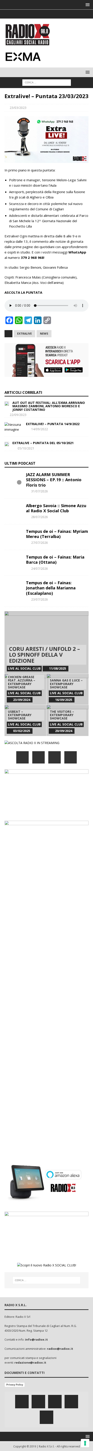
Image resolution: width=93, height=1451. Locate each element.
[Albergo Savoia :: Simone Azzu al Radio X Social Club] (14, 510)
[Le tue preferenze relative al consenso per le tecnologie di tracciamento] (85, 1443)
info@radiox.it (36, 1339)
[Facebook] (29, 14)
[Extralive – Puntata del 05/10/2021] (7, 443)
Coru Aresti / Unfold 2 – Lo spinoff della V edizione (44, 654)
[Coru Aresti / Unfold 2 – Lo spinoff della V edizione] (46, 642)
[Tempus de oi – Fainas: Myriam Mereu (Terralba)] (14, 535)
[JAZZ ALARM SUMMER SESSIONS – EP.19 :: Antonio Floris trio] (14, 478)
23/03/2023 (18, 107)
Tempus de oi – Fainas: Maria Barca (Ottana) (55, 559)
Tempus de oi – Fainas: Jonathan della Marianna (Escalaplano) (51, 588)
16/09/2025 (63, 700)
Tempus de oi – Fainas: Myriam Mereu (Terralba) (57, 534)
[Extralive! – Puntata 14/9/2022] (14, 427)
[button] (87, 4)
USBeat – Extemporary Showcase (19, 715)
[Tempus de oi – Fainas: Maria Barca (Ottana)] (14, 561)
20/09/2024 (63, 731)
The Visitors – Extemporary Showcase (62, 715)
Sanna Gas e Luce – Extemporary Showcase (66, 683)
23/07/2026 (39, 599)
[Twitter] (38, 14)
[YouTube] (70, 757)
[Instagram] (47, 14)
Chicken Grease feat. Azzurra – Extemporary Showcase (21, 682)
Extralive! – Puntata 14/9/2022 (52, 424)
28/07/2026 (39, 517)
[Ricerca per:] (46, 82)
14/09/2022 (39, 429)
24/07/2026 (39, 568)
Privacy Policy (14, 1384)
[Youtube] (55, 14)
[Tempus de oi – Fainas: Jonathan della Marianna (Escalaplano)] (14, 587)
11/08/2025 (57, 668)
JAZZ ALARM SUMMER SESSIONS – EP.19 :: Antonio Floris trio (53, 480)
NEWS (44, 333)
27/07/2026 (39, 542)
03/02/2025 (21, 731)
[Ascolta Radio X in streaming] (32, 743)
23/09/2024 (21, 700)
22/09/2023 (18, 415)
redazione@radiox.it (30, 1362)
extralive (24, 333)
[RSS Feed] (64, 14)
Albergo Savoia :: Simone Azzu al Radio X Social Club (56, 508)
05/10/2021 (26, 448)
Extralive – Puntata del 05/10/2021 (43, 443)
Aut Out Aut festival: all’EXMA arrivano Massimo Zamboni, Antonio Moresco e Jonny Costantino (48, 406)
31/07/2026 (39, 491)
